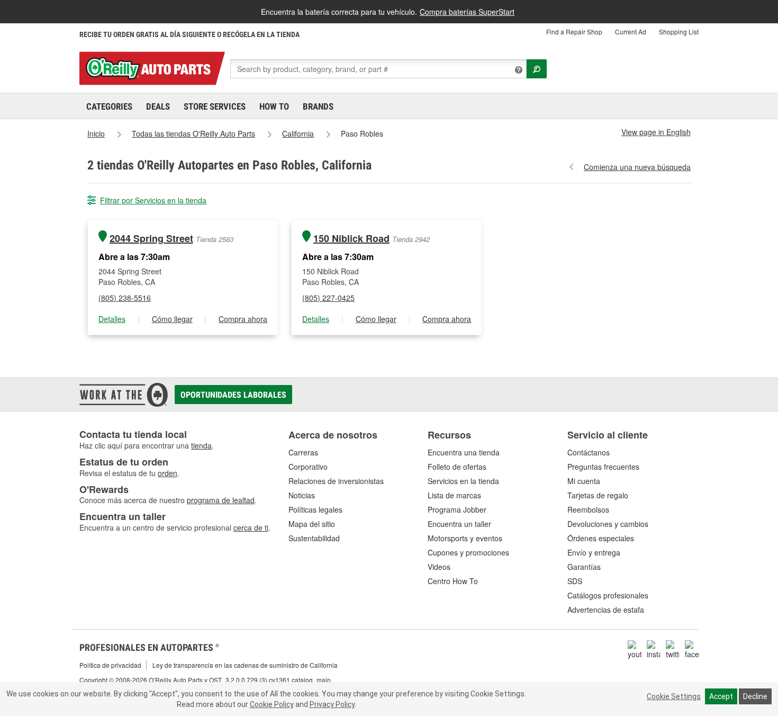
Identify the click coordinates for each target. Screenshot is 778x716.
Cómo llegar (172, 319)
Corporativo (308, 466)
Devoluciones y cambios (607, 523)
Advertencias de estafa (605, 609)
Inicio (96, 133)
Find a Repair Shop (574, 31)
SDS (574, 581)
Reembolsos (588, 509)
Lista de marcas (454, 495)
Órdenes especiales (600, 538)
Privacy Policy (332, 704)
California (298, 133)
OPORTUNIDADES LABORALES (233, 395)
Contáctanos (588, 452)
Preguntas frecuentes (603, 466)
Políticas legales (315, 509)
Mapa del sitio (311, 523)
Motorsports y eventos (465, 538)
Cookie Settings (674, 696)
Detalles (111, 319)
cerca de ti (250, 527)
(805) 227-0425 (328, 297)
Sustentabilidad (314, 538)
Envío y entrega (593, 552)
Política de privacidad (110, 664)
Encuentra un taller (459, 523)
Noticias (301, 495)
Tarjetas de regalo (597, 495)
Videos (439, 566)
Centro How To (453, 581)
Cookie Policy (272, 704)
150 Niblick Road (351, 238)
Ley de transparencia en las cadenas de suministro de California (245, 664)
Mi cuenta (583, 481)
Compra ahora (243, 319)
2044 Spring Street (151, 238)
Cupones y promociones (468, 552)
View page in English (656, 132)
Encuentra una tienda (464, 452)
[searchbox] (378, 68)
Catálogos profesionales (607, 595)
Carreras (303, 452)
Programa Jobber (457, 509)
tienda (201, 445)
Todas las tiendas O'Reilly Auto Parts (193, 133)
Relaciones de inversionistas (336, 481)
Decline (755, 696)
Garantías (584, 566)
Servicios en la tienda (463, 481)
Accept (721, 696)
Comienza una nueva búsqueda (637, 167)
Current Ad (630, 31)
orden (167, 473)
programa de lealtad (221, 500)
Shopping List (679, 31)
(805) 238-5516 (124, 297)
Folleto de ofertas (457, 466)
